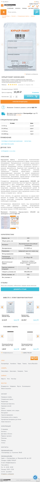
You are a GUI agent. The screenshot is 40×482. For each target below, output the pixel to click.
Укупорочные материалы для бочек (11, 419)
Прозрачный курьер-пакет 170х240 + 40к (27, 345)
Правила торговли (6, 436)
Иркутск (3, 378)
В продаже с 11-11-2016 (8, 151)
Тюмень (24, 363)
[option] (20, 47)
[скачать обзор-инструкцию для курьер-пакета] (14, 228)
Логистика (27, 141)
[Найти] (37, 12)
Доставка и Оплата (6, 433)
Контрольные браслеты (7, 403)
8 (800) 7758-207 (33, 4)
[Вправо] (38, 307)
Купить (30, 96)
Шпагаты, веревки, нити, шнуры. (10, 410)
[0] (29, 6)
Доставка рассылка (7, 144)
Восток (4, 383)
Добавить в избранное (32, 74)
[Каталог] (3, 12)
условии (18, 115)
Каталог (14, 16)
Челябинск (13, 363)
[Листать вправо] (38, 44)
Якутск (19, 386)
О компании (10, 8)
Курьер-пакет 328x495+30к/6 (25, 316)
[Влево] (2, 307)
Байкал (3, 375)
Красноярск (13, 371)
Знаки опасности (6, 421)
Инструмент (4, 412)
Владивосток (5, 386)
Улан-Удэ (13, 378)
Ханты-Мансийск (32, 363)
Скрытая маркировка (7, 415)
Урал (2, 360)
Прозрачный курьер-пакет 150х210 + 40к (7, 345)
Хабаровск (13, 386)
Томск (26, 371)
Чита (8, 378)
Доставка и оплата (34, 8)
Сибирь (4, 368)
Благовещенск (26, 386)
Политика (4, 438)
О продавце (4, 429)
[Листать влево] (2, 44)
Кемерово (20, 371)
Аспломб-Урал (6, 16)
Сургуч (3, 408)
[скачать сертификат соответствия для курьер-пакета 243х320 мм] (5, 228)
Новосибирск (4, 371)
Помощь (24, 8)
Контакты (17, 8)
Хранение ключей (6, 406)
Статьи (3, 442)
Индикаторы (4, 401)
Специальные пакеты (23, 16)
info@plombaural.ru (8, 352)
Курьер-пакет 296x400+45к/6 (6, 316)
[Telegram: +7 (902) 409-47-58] (35, 477)
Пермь (19, 363)
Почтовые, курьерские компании (12, 141)
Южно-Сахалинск (6, 388)
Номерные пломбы (6, 397)
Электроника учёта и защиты (9, 417)
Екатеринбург (5, 363)
